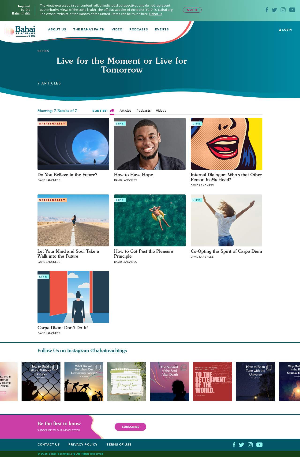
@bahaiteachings (108, 350)
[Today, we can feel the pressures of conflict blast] (83, 381)
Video (117, 30)
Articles (125, 110)
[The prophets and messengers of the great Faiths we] (41, 381)
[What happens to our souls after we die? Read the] (171, 381)
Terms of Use (118, 444)
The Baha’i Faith (89, 30)
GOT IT (192, 9)
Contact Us (49, 444)
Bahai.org (165, 9)
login (286, 29)
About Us (57, 30)
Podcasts (138, 30)
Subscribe (130, 426)
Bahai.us (155, 13)
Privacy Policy (83, 444)
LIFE (120, 123)
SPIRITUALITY (52, 123)
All (112, 110)
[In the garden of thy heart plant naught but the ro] (128, 381)
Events (162, 30)
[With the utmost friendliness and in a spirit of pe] (214, 381)
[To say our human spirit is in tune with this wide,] (257, 381)
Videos (161, 110)
